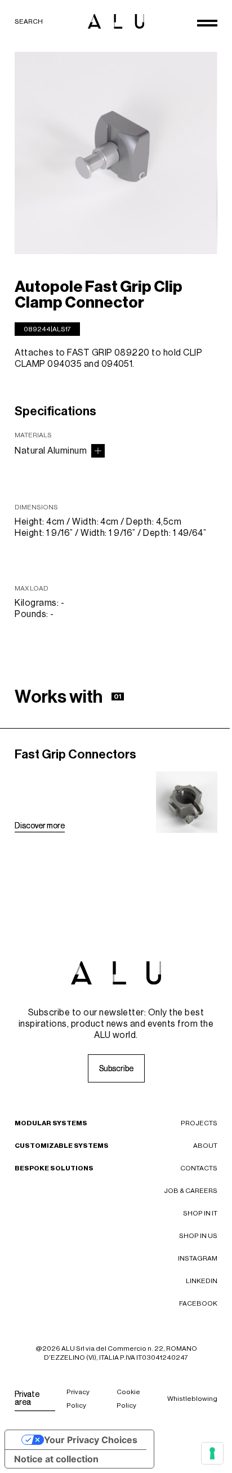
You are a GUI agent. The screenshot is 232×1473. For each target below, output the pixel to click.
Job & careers (190, 1191)
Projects (199, 1123)
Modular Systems (51, 1123)
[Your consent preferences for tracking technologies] (212, 1453)
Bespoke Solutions (54, 1168)
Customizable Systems (62, 1146)
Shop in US (198, 1236)
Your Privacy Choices (90, 1439)
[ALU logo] (116, 21)
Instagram (197, 1258)
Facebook (198, 1303)
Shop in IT (200, 1213)
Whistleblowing (192, 1399)
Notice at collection (56, 1459)
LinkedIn (201, 1281)
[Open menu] (207, 23)
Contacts (198, 1168)
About (205, 1146)
